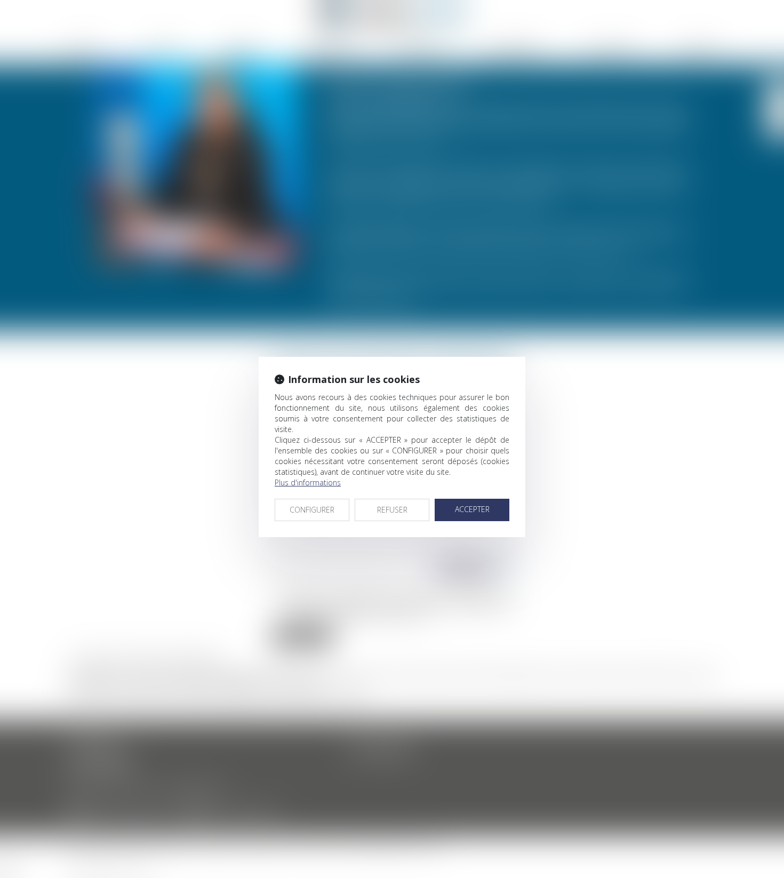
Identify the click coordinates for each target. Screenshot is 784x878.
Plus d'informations (308, 482)
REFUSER (392, 510)
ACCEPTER (472, 509)
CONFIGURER (312, 510)
